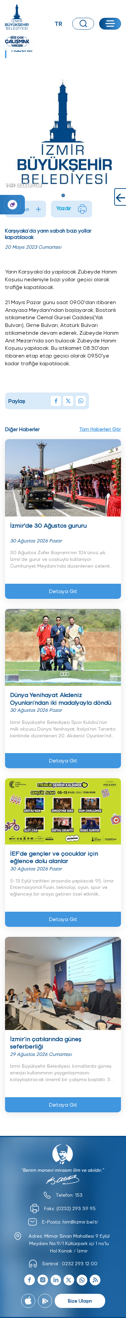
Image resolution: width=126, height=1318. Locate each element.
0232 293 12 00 (79, 1263)
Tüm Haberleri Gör (100, 429)
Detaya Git (63, 590)
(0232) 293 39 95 (76, 1208)
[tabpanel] (63, 130)
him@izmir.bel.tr (80, 1222)
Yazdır (63, 207)
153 (79, 1195)
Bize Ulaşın (80, 1301)
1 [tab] (63, 195)
